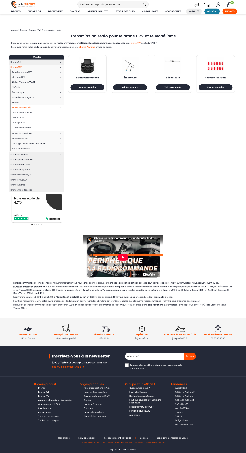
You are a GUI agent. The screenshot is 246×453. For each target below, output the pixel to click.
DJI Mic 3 (179, 412)
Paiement (89, 408)
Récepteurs (173, 78)
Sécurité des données (95, 416)
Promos (230, 11)
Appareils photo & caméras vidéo (55, 400)
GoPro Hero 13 (181, 404)
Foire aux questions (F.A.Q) (97, 388)
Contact (88, 400)
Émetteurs (130, 78)
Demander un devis (94, 412)
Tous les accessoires (48, 416)
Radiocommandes (87, 78)
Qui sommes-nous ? (139, 388)
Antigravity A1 (181, 420)
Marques (193, 11)
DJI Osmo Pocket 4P (185, 392)
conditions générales (154, 365)
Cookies (144, 437)
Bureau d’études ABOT (140, 410)
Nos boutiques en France (141, 396)
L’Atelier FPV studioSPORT (141, 406)
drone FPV (136, 43)
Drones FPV (55, 11)
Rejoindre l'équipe (138, 392)
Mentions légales (87, 437)
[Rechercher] (144, 4)
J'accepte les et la (156, 367)
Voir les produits (87, 87)
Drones (16, 11)
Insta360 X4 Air (182, 408)
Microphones (150, 11)
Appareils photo (97, 11)
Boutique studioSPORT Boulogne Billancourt (145, 401)
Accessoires (173, 11)
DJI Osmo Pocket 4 (184, 396)
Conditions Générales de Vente (172, 437)
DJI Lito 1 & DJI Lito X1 (184, 400)
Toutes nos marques (48, 420)
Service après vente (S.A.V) (97, 396)
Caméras (75, 11)
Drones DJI (34, 11)
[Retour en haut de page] (242, 314)
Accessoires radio (215, 78)
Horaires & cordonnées (95, 392)
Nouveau (212, 11)
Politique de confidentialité (117, 437)
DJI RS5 (178, 416)
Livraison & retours (93, 404)
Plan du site (64, 437)
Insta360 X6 (181, 388)
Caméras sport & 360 (49, 404)
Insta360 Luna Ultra (184, 424)
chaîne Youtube (87, 47)
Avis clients (135, 415)
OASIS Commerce (129, 450)
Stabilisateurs (125, 11)
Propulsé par (115, 450)
